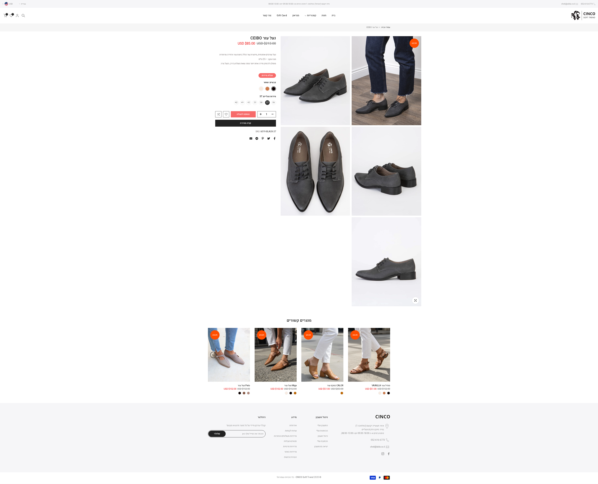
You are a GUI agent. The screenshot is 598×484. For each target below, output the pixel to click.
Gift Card (282, 15)
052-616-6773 (587, 3)
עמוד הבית (385, 27)
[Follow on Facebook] (388, 454)
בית (333, 15)
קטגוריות (311, 15)
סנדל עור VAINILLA (381, 385)
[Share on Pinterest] (262, 138)
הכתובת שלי (322, 441)
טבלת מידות (267, 75)
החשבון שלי (322, 425)
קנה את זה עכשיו (245, 123)
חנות (324, 15)
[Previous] (385, 355)
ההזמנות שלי (322, 430)
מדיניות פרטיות (290, 446)
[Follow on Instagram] (382, 454)
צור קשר (267, 15)
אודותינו (293, 425)
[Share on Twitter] (268, 138)
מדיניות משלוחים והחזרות (285, 436)
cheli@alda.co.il (568, 3)
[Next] (213, 355)
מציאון (295, 15)
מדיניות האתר (290, 451)
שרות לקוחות (291, 430)
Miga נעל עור (290, 385)
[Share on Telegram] (256, 138)
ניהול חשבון (323, 436)
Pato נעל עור (244, 385)
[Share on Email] (250, 138)
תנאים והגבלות (290, 441)
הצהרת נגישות (290, 457)
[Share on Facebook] (274, 138)
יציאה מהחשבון (321, 446)
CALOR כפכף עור (335, 385)
